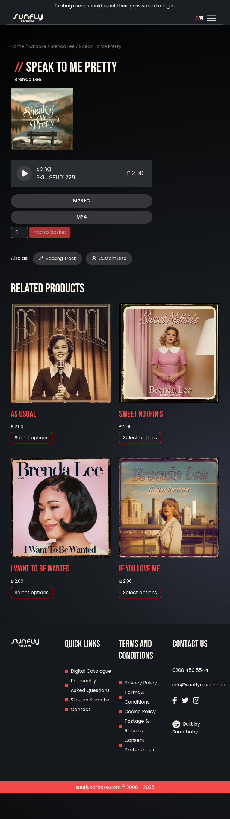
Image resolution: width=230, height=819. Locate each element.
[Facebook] (174, 700)
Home (17, 46)
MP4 (81, 216)
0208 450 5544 (190, 670)
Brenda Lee (63, 46)
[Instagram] (196, 700)
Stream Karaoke (90, 699)
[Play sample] (25, 173)
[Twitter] (185, 700)
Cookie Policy (140, 711)
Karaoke (37, 46)
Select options (32, 437)
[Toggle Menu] (211, 18)
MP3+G (81, 200)
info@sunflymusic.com (198, 684)
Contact (80, 709)
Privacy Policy (141, 682)
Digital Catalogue (91, 671)
